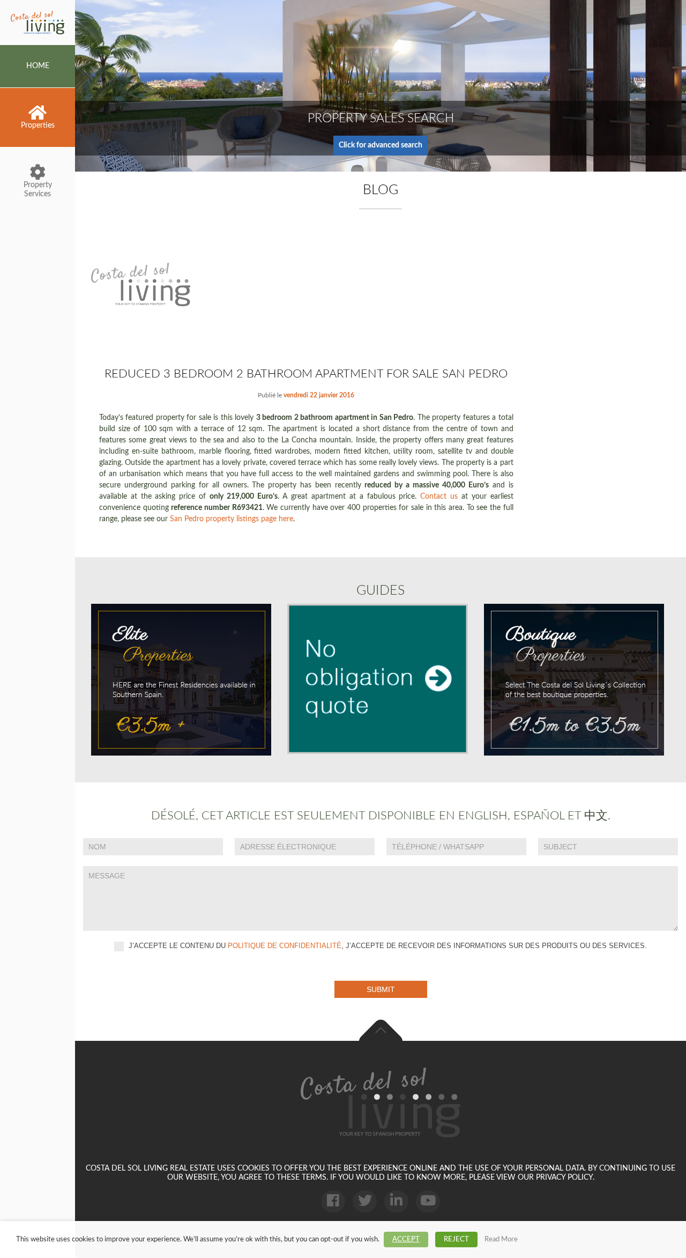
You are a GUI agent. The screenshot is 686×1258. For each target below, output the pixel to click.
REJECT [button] (456, 1239)
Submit (381, 989)
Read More (501, 1239)
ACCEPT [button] (406, 1239)
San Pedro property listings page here (231, 519)
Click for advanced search (380, 145)
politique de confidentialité (284, 946)
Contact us (439, 496)
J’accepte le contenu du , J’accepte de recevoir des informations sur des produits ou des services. (386, 946)
